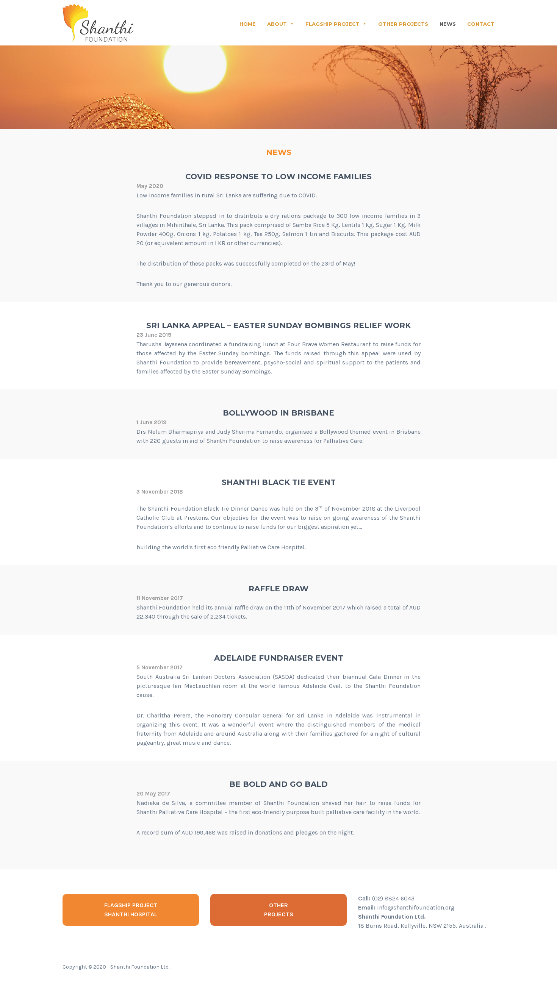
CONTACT (480, 24)
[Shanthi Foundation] (98, 24)
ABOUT (277, 24)
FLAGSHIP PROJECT (332, 24)
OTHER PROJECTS (403, 24)
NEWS (448, 24)
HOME (247, 24)
